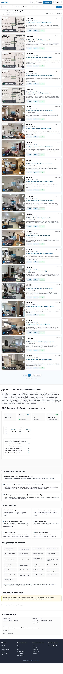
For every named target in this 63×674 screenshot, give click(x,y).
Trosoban (23, 627)
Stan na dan (16, 620)
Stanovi (34, 620)
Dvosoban (17, 627)
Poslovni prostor (20, 651)
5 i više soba (36, 627)
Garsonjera (6, 627)
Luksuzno (34, 653)
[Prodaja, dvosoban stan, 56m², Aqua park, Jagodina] (13, 362)
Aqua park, (30, 23)
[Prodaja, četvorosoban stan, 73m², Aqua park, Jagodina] (13, 202)
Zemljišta (50, 620)
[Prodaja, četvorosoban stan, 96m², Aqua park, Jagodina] (13, 77)
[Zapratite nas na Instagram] (51, 645)
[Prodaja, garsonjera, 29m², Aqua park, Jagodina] (13, 238)
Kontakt (3, 647)
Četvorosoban (29, 627)
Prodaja (5, 620)
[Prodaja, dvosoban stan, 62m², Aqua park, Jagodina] (13, 60)
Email (36, 30)
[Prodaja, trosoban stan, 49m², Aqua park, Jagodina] (13, 131)
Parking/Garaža (35, 622)
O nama (3, 645)
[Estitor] (4, 2)
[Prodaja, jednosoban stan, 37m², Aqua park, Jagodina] (13, 113)
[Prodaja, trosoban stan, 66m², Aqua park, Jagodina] (13, 42)
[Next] (24, 25)
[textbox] (6, 7)
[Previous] (3, 25)
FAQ (2, 654)
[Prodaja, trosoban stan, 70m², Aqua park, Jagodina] (13, 95)
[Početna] (1, 604)
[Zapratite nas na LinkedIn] (54, 645)
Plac (18, 649)
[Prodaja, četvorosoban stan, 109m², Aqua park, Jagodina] (13, 309)
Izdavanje (10, 620)
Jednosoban (12, 627)
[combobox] (6, 7)
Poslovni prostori (44, 620)
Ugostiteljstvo (20, 653)
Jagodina (33, 23)
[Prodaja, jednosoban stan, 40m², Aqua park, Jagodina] (13, 184)
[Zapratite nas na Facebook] (49, 645)
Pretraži (59, 6)
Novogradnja (35, 651)
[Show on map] (20, 120)
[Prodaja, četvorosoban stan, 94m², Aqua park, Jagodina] (13, 344)
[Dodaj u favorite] (23, 18)
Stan (18, 647)
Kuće (38, 620)
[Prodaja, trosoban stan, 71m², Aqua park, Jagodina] (13, 24)
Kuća (18, 645)
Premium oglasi (4, 652)
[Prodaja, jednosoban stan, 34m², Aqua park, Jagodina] (13, 255)
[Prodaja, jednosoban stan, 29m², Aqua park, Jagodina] (13, 148)
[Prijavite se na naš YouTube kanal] (56, 645)
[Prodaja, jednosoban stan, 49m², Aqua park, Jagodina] (13, 166)
